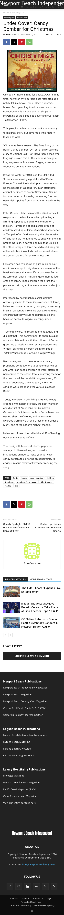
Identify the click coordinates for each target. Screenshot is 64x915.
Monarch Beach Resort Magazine (21, 782)
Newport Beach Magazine (17, 694)
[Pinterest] (21, 42)
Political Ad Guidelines (31, 902)
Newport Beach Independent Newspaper (25, 687)
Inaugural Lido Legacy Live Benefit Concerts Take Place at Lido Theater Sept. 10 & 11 (40, 607)
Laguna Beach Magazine (16, 741)
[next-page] (11, 635)
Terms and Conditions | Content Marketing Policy (32, 905)
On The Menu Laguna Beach (18, 755)
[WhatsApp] (29, 42)
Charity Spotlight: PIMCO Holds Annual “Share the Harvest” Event (16, 527)
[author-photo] (32, 558)
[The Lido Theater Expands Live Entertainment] (11, 591)
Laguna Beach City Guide (17, 748)
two (16, 486)
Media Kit (26, 898)
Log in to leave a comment (32, 656)
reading (8, 486)
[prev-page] (5, 635)
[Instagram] (18, 886)
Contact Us (38, 898)
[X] (14, 42)
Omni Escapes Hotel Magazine (20, 796)
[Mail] (36, 886)
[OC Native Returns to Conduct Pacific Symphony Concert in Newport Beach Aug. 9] (11, 622)
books (24, 478)
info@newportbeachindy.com (38, 864)
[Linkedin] (27, 886)
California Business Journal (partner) (23, 714)
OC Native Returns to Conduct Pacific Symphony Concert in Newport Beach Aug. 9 (40, 623)
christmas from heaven (27, 482)
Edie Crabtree (12, 34)
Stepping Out (18, 12)
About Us (14, 898)
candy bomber (36, 478)
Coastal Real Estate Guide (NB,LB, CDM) (24, 708)
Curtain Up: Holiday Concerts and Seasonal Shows (48, 527)
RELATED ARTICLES (15, 579)
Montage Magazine (13, 775)
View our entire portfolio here (19, 802)
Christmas (9, 482)
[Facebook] (6, 42)
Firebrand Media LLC (39, 857)
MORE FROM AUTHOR (41, 579)
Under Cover (22, 17)
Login (48, 898)
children (50, 478)
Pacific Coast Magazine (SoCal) (19, 789)
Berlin (15, 478)
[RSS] (45, 886)
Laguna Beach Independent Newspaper (25, 735)
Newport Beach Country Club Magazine (25, 701)
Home (6, 12)
